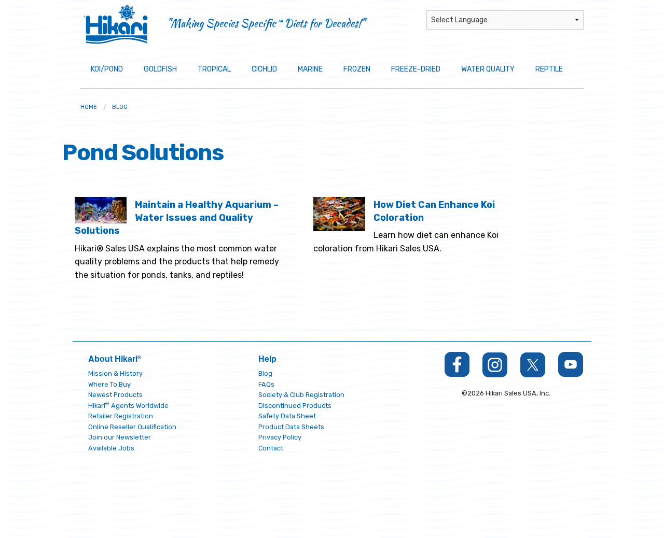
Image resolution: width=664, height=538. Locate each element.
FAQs (266, 384)
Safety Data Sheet (287, 416)
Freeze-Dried (415, 69)
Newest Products (115, 395)
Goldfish (160, 69)
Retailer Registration (120, 416)
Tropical (214, 69)
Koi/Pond (107, 69)
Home (88, 107)
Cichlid (264, 69)
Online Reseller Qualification (132, 427)
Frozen (356, 69)
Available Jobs (111, 448)
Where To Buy (109, 384)
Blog (120, 107)
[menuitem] (88, 107)
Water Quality (488, 69)
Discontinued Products (294, 405)
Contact (270, 448)
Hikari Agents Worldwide (128, 405)
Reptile (549, 69)
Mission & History (115, 373)
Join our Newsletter (119, 437)
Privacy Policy (279, 437)
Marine (310, 69)
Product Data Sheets (291, 427)
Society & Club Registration (301, 395)
